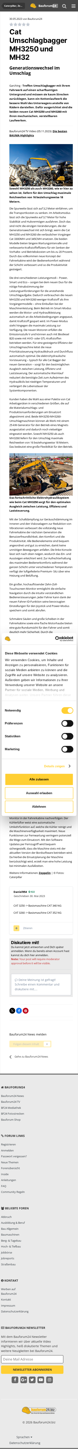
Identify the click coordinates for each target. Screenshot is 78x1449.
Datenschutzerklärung (14, 1311)
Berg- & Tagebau (11, 1240)
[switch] (67, 723)
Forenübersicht (10, 1168)
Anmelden (7, 1150)
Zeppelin (45, 873)
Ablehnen (39, 806)
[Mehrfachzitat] (16, 928)
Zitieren (27, 928)
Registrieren (8, 1144)
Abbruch (6, 1217)
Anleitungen (8, 1180)
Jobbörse (6, 1252)
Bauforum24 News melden (28, 1034)
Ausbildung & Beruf (13, 1223)
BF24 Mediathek (11, 1108)
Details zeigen (54, 766)
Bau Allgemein (10, 1229)
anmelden (41, 955)
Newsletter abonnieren (32, 1370)
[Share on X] (12, 1011)
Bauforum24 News (12, 1096)
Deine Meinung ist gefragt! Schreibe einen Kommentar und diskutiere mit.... (37, 984)
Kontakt (6, 1299)
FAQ (3, 1186)
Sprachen (23, 1437)
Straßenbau (8, 1264)
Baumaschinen (10, 1234)
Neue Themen (10, 1162)
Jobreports (7, 1258)
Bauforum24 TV (10, 1102)
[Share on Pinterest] (25, 1011)
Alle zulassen (39, 779)
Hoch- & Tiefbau (11, 1246)
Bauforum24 (44, 6)
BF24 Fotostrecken (12, 1113)
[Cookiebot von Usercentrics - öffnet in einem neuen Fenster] (55, 639)
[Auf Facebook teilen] (19, 1011)
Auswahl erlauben (39, 793)
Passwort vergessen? (14, 1156)
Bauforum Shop (11, 1119)
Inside (5, 1174)
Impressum (8, 1305)
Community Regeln (13, 1192)
